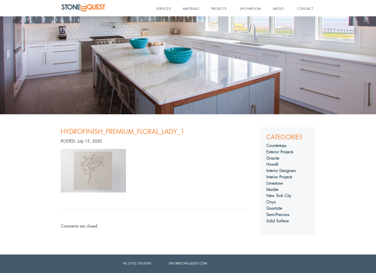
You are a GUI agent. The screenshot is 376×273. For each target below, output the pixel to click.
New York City (278, 195)
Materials (191, 9)
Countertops (276, 145)
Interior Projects (279, 176)
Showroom (250, 9)
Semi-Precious (277, 214)
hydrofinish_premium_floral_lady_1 (122, 131)
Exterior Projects (279, 151)
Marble (272, 189)
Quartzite (274, 208)
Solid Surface (277, 220)
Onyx (271, 201)
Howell (272, 164)
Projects (219, 9)
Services (163, 9)
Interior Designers (281, 170)
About (278, 9)
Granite (272, 158)
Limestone (274, 183)
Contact (305, 9)
